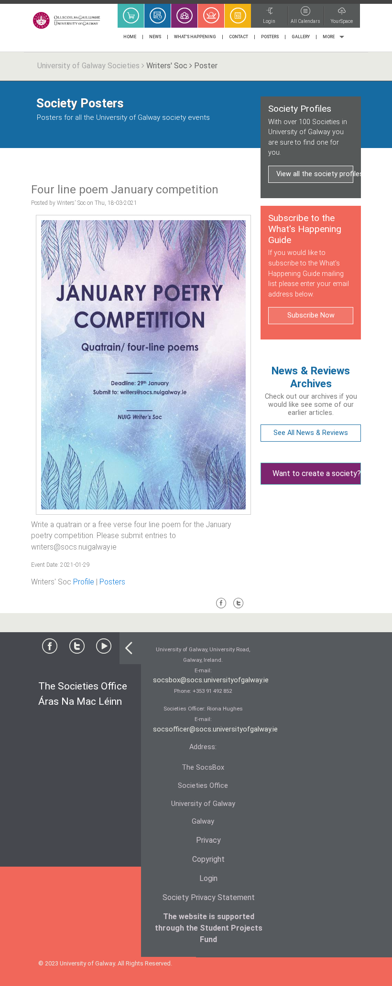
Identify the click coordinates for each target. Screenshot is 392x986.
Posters (112, 582)
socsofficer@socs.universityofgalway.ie (215, 729)
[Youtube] (103, 648)
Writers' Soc (166, 65)
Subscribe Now (311, 315)
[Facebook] (221, 607)
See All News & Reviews (310, 433)
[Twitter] (238, 607)
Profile (83, 582)
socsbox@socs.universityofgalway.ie (211, 680)
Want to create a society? (316, 473)
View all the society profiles (314, 174)
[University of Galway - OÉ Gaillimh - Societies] (67, 20)
